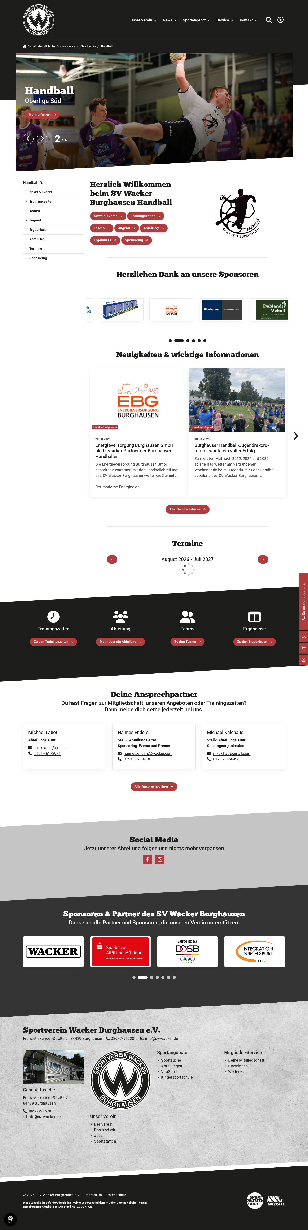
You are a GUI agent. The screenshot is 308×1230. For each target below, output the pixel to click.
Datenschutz (116, 1195)
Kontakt (246, 20)
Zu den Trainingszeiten (51, 641)
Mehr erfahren (40, 115)
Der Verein (103, 1124)
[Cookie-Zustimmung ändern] (10, 1219)
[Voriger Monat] (112, 559)
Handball (49, 90)
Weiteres (236, 1071)
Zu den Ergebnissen (252, 641)
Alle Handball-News (185, 509)
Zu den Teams (185, 641)
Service (222, 20)
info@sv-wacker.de (161, 1038)
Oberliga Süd (43, 100)
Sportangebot (194, 20)
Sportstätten (105, 1141)
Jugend (124, 228)
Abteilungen (88, 46)
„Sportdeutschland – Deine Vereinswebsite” (109, 1202)
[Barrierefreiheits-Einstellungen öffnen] (280, 20)
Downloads (238, 1066)
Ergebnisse (102, 240)
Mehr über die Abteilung (118, 641)
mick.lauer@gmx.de (51, 748)
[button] (170, 340)
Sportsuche (171, 1060)
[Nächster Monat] (263, 559)
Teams (99, 228)
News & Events (105, 216)
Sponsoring (134, 240)
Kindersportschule (177, 1077)
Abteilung (151, 228)
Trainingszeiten (143, 216)
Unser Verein (141, 20)
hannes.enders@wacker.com (148, 753)
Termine (35, 249)
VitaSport (169, 1071)
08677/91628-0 (123, 1038)
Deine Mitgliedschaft (246, 1060)
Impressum (93, 1195)
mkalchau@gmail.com (231, 753)
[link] (138, 433)
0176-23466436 (226, 759)
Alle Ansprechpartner (151, 787)
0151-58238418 (137, 759)
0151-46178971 (47, 753)
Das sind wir (104, 1130)
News (167, 20)
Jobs (98, 1135)
